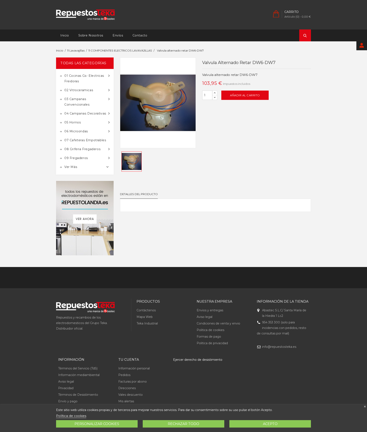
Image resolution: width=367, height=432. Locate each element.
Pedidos (124, 375)
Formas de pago (209, 336)
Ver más (70, 167)
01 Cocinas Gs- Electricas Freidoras (84, 78)
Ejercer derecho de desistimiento (197, 360)
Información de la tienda (282, 301)
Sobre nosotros (90, 35)
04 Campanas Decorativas (85, 113)
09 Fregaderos (76, 158)
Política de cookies (71, 416)
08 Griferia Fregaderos (82, 149)
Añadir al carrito (245, 95)
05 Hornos (72, 122)
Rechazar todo (183, 424)
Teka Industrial (147, 323)
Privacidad (65, 388)
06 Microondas (76, 131)
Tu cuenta (128, 360)
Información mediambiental (79, 375)
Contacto (140, 35)
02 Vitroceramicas (78, 90)
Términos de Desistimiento (78, 395)
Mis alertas (126, 401)
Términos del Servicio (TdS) (77, 368)
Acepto (270, 424)
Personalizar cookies (97, 424)
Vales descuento (130, 395)
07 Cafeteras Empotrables (85, 140)
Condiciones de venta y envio (218, 323)
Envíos (118, 35)
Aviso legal (204, 317)
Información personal (134, 368)
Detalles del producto (139, 194)
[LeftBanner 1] (85, 218)
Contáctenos (146, 310)
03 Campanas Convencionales (76, 101)
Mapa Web (145, 317)
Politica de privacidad (212, 343)
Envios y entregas (210, 310)
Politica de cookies (210, 330)
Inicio (64, 35)
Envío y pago (68, 401)
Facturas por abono (132, 381)
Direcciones (127, 388)
